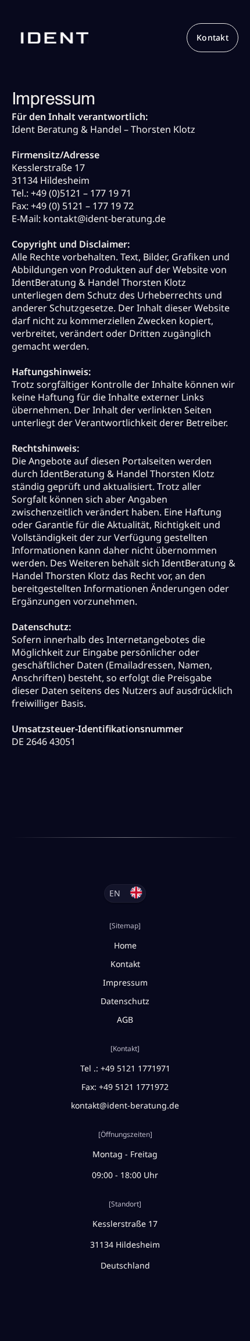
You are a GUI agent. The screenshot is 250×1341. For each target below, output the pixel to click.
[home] (50, 37)
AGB (125, 1019)
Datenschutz (125, 1000)
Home (125, 945)
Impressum (125, 982)
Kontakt (212, 37)
